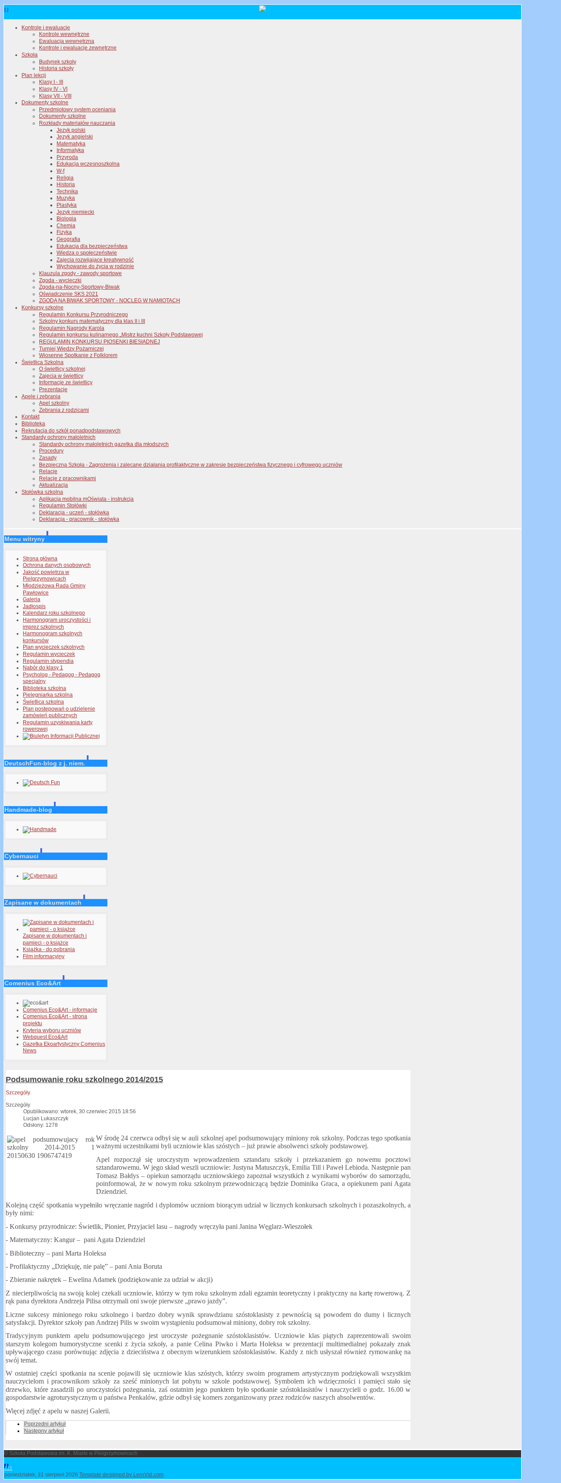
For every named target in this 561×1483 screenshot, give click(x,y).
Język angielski (75, 137)
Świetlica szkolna (43, 702)
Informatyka (70, 150)
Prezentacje (53, 389)
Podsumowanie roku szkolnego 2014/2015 (84, 1079)
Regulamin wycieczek (49, 654)
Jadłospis (34, 606)
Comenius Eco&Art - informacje (60, 1010)
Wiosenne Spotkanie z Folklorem (78, 355)
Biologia (66, 219)
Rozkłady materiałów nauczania (77, 123)
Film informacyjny (43, 956)
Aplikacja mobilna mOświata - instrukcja (86, 499)
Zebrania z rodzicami (64, 410)
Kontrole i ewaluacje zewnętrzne (78, 48)
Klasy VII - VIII (55, 96)
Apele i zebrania (40, 396)
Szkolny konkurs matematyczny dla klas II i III (92, 321)
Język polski (71, 130)
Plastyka (67, 205)
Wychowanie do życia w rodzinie (95, 266)
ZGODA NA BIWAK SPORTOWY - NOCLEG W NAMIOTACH (109, 300)
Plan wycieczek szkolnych (54, 647)
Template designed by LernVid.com (121, 1475)
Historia (66, 184)
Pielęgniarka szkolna (48, 695)
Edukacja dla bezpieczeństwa (92, 246)
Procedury (51, 451)
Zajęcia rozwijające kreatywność (95, 260)
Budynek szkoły (57, 62)
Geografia (68, 239)
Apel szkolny (54, 403)
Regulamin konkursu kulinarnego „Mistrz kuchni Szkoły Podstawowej (121, 335)
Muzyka (66, 198)
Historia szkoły (56, 68)
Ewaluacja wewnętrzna (66, 41)
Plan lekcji (33, 75)
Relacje (48, 471)
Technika (67, 191)
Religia (65, 178)
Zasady (48, 458)
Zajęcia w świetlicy (61, 376)
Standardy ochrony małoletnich (58, 437)
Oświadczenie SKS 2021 (68, 294)
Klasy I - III (51, 82)
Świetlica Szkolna (42, 362)
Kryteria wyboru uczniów (52, 1030)
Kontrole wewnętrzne (64, 34)
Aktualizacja (53, 485)
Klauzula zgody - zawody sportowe (80, 273)
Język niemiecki (75, 212)
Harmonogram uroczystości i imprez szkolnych (57, 623)
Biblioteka (33, 424)
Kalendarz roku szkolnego (54, 613)
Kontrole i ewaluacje (45, 28)
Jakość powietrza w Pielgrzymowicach (46, 575)
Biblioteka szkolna (44, 688)
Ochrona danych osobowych (57, 565)
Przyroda (67, 157)
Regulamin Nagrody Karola (71, 328)
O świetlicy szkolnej (62, 369)
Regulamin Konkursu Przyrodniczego (83, 314)
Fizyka (64, 232)
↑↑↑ (8, 1468)
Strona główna (40, 559)
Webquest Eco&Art (45, 1037)
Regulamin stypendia (48, 661)
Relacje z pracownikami (67, 478)
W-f (60, 171)
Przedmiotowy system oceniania (77, 109)
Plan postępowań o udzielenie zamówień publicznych (59, 712)
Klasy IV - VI (53, 89)
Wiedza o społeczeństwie (87, 253)
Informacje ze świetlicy (65, 382)
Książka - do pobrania (49, 949)
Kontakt (30, 417)
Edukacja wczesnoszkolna (88, 164)
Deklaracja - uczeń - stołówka (74, 513)
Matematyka (71, 144)
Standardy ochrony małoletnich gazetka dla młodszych (104, 444)
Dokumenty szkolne (44, 102)
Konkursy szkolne (42, 307)
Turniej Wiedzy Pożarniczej (71, 349)
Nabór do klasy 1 (43, 668)
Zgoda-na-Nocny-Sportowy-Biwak (79, 287)
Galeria (31, 599)
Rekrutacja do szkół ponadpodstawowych (71, 431)
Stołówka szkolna (42, 492)
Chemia (66, 226)
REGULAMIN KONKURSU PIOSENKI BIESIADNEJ (99, 342)
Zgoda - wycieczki (60, 280)
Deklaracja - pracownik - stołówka (79, 519)
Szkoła (29, 55)
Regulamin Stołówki (63, 506)
